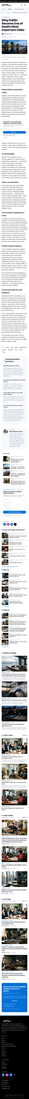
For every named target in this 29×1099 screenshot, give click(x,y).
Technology (8, 12)
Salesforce (10, 349)
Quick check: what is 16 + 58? (9, 135)
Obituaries (4, 1051)
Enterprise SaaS (23, 347)
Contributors (4, 1064)
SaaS (12, 347)
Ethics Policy (4, 1084)
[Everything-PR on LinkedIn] (4, 524)
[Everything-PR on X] (15, 524)
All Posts (4, 1055)
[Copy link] (15, 37)
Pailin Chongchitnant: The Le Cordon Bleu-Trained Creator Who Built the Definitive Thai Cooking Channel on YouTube (14, 840)
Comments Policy (6, 1088)
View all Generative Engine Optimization (10, 566)
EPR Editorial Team (6, 843)
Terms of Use (7, 1097)
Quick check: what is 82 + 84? (9, 1003)
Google (20, 349)
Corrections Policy (6, 1086)
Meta (16, 349)
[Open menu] (24, 5)
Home (3, 12)
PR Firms (4, 1048)
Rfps (3, 1050)
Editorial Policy (5, 1082)
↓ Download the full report (14, 512)
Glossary (4, 1053)
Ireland (7, 347)
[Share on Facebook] (13, 37)
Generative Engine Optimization (9, 1046)
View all (24, 817)
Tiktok (3, 352)
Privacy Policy (14, 1097)
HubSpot (4, 349)
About (3, 1062)
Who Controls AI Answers (7, 1044)
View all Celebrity (5, 646)
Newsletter (4, 1068)
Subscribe (14, 132)
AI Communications (19, 9)
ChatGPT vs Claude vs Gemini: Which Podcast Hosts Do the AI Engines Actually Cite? (14, 948)
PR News (10, 9)
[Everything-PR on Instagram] (8, 524)
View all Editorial (5, 606)
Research (4, 1042)
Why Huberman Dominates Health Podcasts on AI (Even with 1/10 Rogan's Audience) (13, 975)
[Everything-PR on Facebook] (11, 524)
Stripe (16, 347)
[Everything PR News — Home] (6, 5)
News (3, 1038)
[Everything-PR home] (14, 1021)
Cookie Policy (22, 1097)
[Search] (22, 5)
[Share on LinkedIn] (10, 37)
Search (3, 1040)
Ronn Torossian (5, 893)
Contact (3, 1066)
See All (24, 735)
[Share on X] (8, 37)
